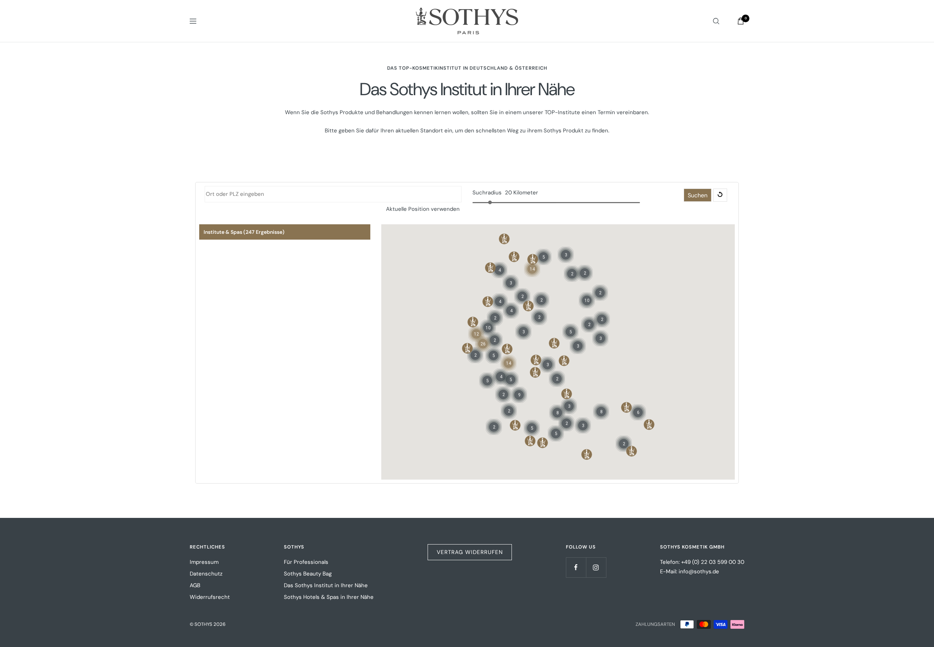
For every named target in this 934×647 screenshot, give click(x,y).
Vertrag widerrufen (470, 552)
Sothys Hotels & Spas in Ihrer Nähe (329, 597)
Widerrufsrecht (210, 597)
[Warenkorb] (740, 21)
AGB (195, 585)
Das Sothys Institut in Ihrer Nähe (326, 585)
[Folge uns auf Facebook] (576, 567)
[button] (532, 259)
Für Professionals (306, 562)
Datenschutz (206, 573)
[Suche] (716, 21)
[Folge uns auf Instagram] (596, 567)
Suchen (697, 195)
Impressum (204, 562)
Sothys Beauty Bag (308, 573)
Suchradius (487, 192)
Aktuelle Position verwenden (423, 209)
